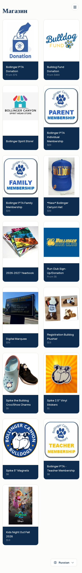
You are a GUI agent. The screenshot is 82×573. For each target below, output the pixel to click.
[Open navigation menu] (75, 7)
